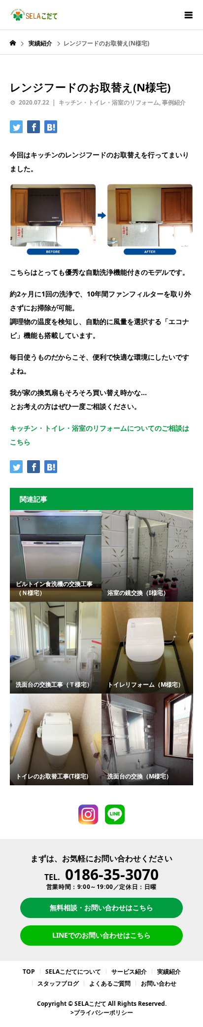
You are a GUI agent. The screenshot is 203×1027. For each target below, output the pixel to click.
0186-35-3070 (112, 874)
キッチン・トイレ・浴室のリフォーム (109, 102)
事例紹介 (174, 102)
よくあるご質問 (110, 983)
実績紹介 (169, 971)
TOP (29, 971)
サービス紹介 (129, 971)
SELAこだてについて (73, 971)
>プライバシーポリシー (101, 1012)
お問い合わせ (158, 983)
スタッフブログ (58, 983)
